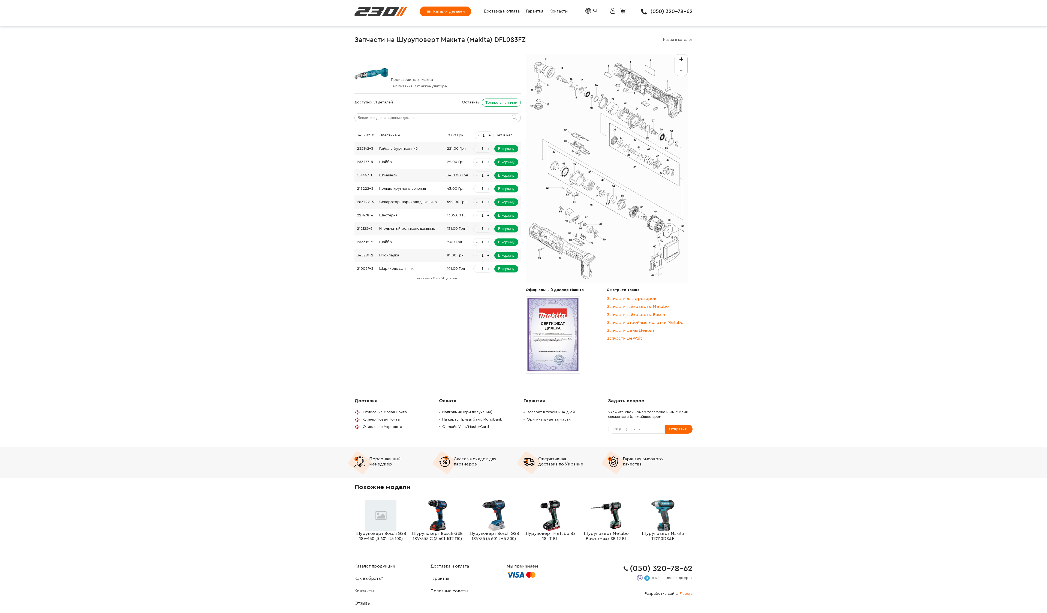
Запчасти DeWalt (624, 338)
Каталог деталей (449, 11)
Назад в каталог (678, 40)
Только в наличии (501, 103)
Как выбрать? (368, 578)
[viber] (639, 578)
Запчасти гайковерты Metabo (638, 306)
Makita (427, 80)
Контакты (558, 11)
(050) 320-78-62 (672, 11)
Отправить (678, 429)
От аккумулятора (431, 86)
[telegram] (647, 578)
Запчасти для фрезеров (631, 298)
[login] (380, 11)
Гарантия (534, 11)
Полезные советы (449, 591)
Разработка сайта (669, 594)
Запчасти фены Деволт (630, 330)
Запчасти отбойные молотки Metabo (645, 322)
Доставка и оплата (502, 11)
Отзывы (362, 603)
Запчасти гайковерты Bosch (636, 314)
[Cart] (623, 11)
